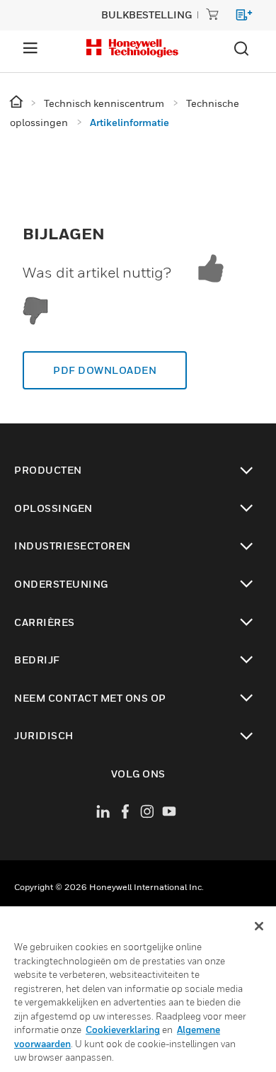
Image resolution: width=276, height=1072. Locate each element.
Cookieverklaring (123, 1029)
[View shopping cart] (237, 17)
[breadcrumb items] (17, 102)
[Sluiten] (259, 926)
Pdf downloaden (104, 370)
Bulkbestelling (146, 14)
